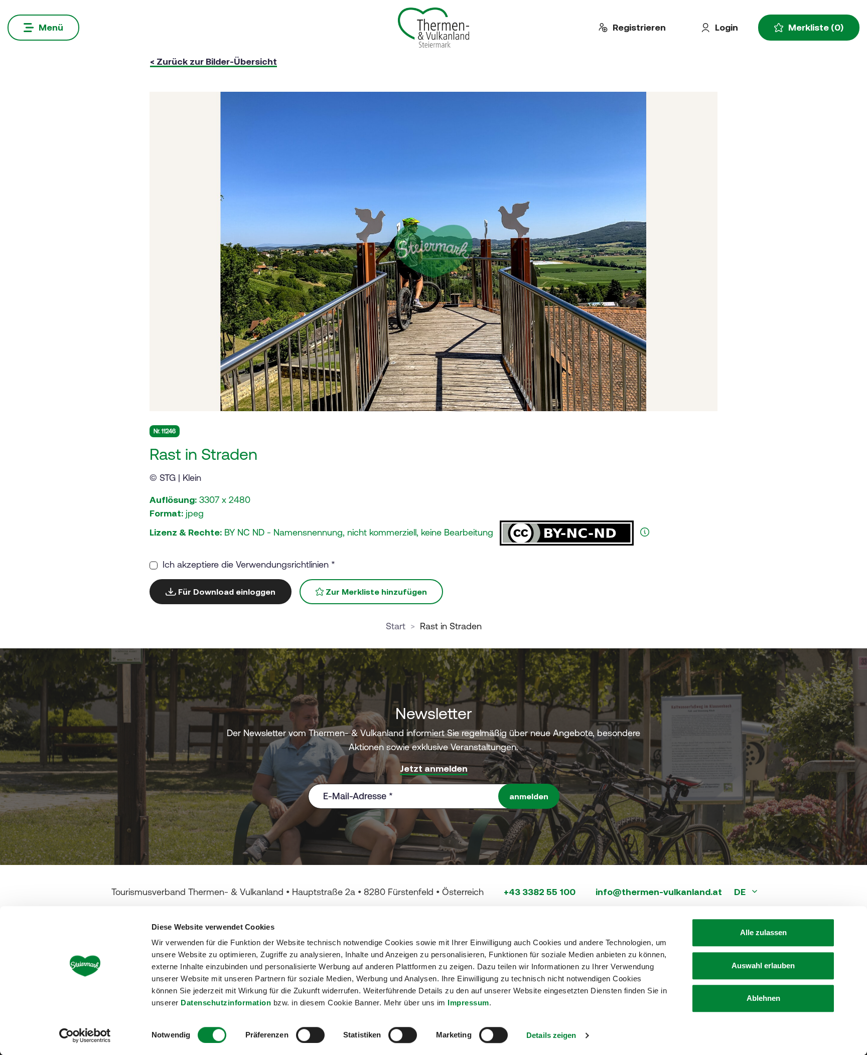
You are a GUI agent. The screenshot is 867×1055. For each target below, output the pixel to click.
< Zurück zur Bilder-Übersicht (213, 61)
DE (741, 892)
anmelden (528, 796)
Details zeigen (551, 1035)
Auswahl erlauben (763, 965)
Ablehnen (763, 998)
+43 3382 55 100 (539, 892)
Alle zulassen (763, 932)
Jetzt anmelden (434, 768)
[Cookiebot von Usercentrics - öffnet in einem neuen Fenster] (85, 1035)
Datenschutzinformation (226, 1002)
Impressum (468, 1002)
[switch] (310, 1035)
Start (395, 626)
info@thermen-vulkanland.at (659, 892)
